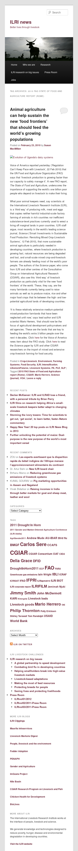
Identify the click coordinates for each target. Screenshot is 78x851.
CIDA (62, 554)
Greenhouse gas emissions (23, 574)
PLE (58, 368)
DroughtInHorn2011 (24, 568)
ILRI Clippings (17, 720)
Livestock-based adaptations (31, 679)
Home (14, 64)
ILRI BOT (57, 580)
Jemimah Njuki (56, 586)
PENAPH (15, 758)
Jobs (13, 79)
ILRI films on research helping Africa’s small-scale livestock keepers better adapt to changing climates (38, 407)
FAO (49, 567)
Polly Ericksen (48, 611)
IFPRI (31, 580)
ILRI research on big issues (25, 72)
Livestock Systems (40, 368)
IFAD (23, 580)
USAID (48, 616)
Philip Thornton (25, 610)
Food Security (28, 364)
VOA (22, 378)
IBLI (55, 574)
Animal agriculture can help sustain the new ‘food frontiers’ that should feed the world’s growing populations (29, 124)
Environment (45, 361)
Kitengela (22, 598)
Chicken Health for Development (27, 796)
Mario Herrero (42, 374)
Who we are (29, 64)
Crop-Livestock (28, 361)
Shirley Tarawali (18, 616)
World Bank (18, 620)
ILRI (39, 364)
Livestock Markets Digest (24, 736)
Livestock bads (38, 598)
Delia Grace (21, 560)
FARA (58, 568)
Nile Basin (15, 781)
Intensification (49, 364)
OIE (63, 604)
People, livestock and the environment (30, 743)
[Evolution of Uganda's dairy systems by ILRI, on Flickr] (31, 157)
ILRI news (20, 22)
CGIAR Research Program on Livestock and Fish (36, 789)
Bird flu (62, 538)
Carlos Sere (33, 544)
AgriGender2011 (18, 538)
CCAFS (52, 545)
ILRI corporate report (20, 586)
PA (53, 368)
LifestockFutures (19, 368)
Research (46, 64)
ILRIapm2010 (43, 580)
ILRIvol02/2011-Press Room (30, 703)
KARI (13, 598)
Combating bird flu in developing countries (39, 667)
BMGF (14, 544)
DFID (37, 561)
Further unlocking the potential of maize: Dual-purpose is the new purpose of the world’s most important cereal (38, 439)
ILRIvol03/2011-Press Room (30, 707)
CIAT (55, 554)
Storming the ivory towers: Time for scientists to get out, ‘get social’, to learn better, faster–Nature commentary (38, 419)
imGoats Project (18, 774)
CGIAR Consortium (40, 554)
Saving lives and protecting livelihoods (37, 691)
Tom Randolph (35, 616)
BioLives (15, 804)
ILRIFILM (39, 586)
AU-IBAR (51, 538)
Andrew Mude (35, 538)
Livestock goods (22, 604)
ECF (41, 568)
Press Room (50, 72)
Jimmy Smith (23, 593)
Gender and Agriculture (22, 766)
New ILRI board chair (41, 469)
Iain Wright (44, 574)
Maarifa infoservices (21, 728)
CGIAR (30, 374)
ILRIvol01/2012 (22, 699)
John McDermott (49, 593)
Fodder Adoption (19, 751)
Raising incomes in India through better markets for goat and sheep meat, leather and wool (38, 493)
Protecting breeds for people (31, 687)
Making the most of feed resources (34, 683)
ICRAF (63, 574)
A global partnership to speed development (39, 663)
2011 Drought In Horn (25, 525)
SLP (63, 368)
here (37, 337)
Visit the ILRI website (21, 844)
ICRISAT (14, 580)
